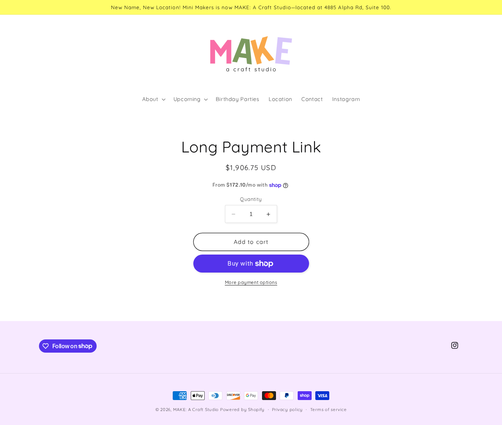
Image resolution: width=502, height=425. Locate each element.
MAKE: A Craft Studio (196, 409)
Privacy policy (287, 409)
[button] (153, 99)
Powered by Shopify (242, 409)
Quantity (251, 199)
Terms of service (328, 409)
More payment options (251, 282)
